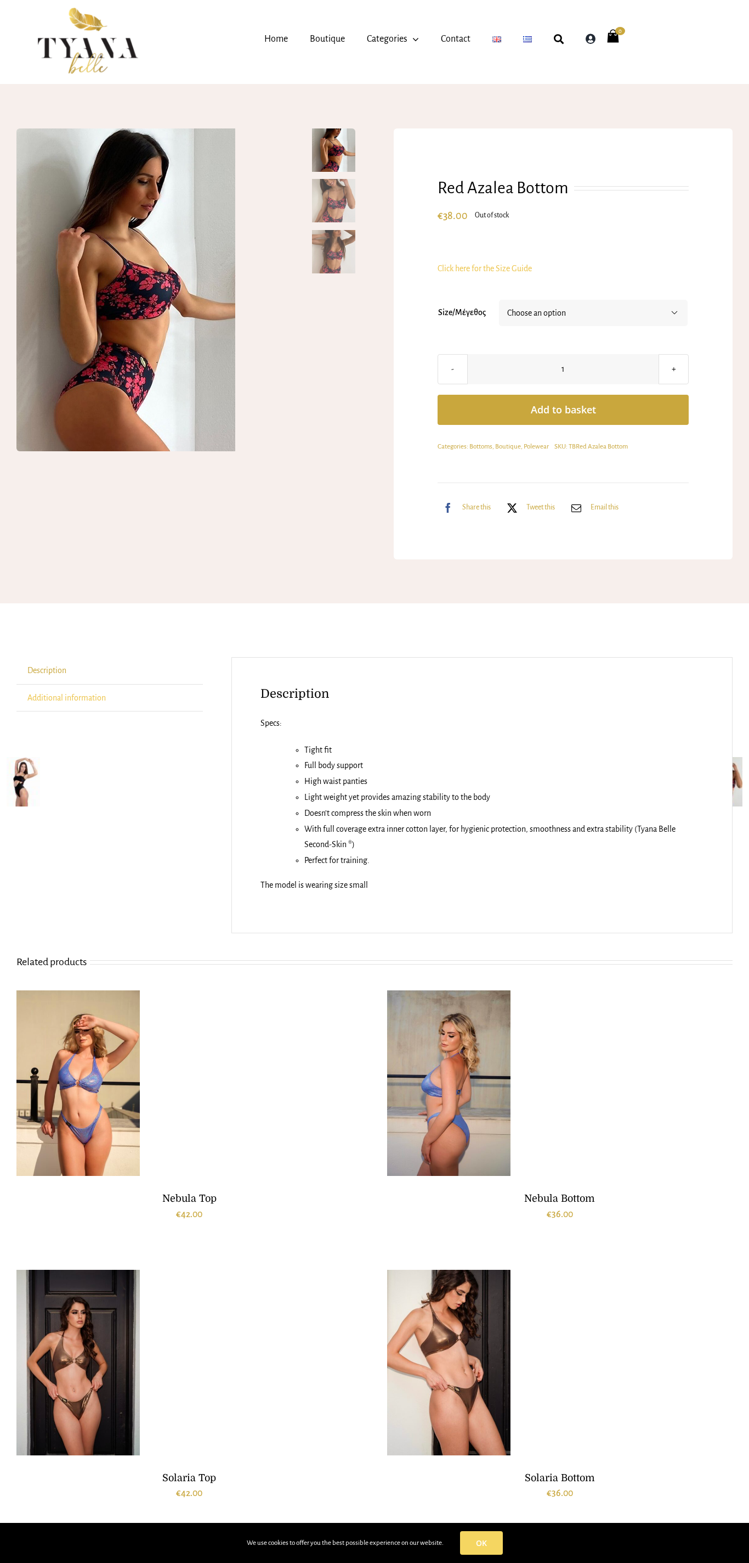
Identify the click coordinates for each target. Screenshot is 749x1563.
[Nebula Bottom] (448, 1083)
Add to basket (563, 409)
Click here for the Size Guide (485, 268)
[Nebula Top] (78, 1083)
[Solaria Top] (78, 1362)
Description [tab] (46, 670)
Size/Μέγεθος (462, 312)
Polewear (536, 446)
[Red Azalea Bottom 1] (160, 289)
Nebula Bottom (559, 1198)
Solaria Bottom (560, 1477)
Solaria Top (189, 1477)
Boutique (508, 446)
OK (481, 1543)
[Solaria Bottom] (448, 1362)
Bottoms (480, 446)
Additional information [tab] (66, 697)
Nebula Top (189, 1198)
